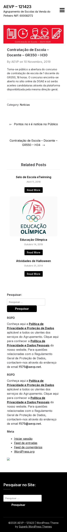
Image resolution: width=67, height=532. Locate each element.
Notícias (25, 104)
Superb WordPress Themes (35, 526)
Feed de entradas (25, 443)
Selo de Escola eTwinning (33, 177)
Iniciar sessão (23, 438)
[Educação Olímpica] (33, 235)
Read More (33, 190)
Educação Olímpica (33, 239)
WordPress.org (24, 451)
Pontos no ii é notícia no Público (36, 124)
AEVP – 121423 (17, 6)
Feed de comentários (28, 447)
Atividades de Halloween (33, 261)
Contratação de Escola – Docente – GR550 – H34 (33, 143)
